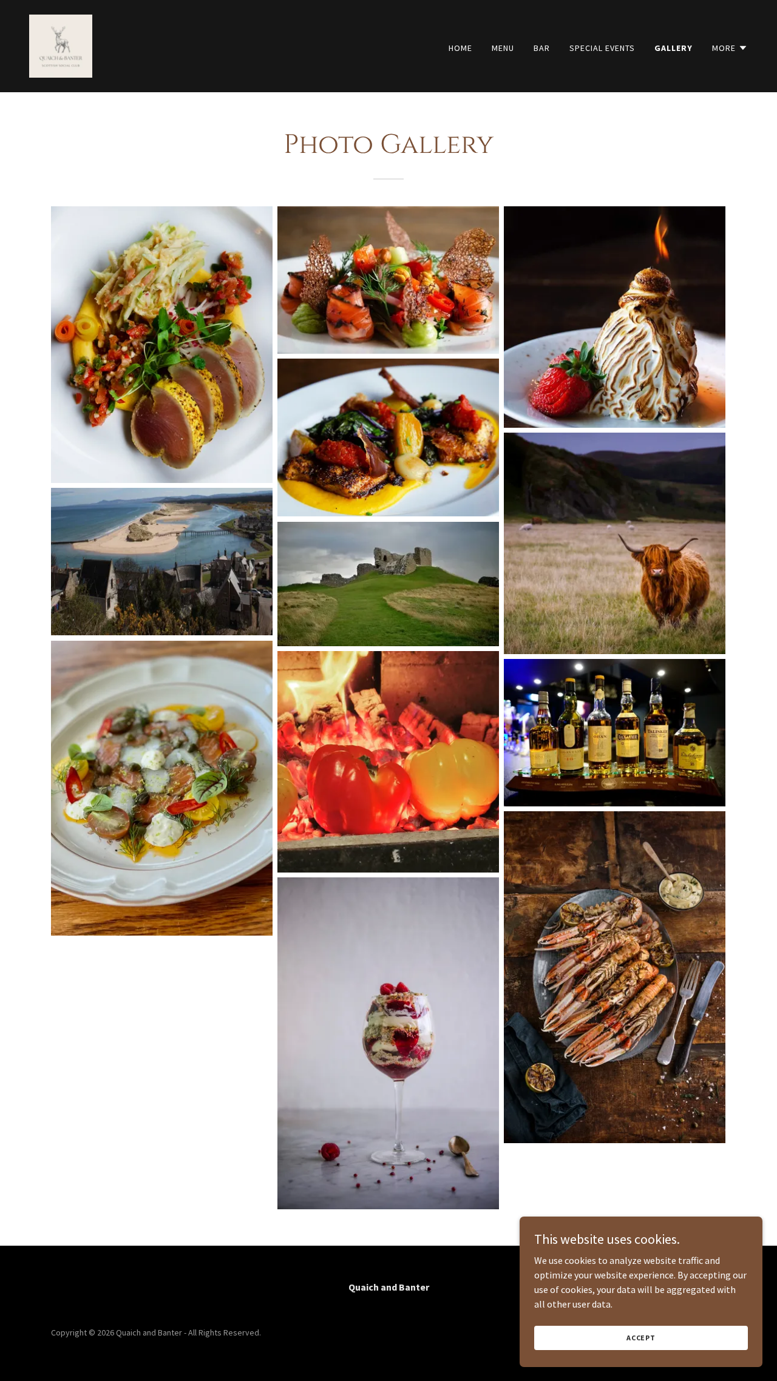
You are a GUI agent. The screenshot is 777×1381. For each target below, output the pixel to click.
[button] (730, 48)
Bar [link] (542, 47)
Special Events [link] (602, 47)
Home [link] (460, 47)
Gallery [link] (673, 47)
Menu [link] (503, 47)
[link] (60, 45)
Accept (641, 1337)
